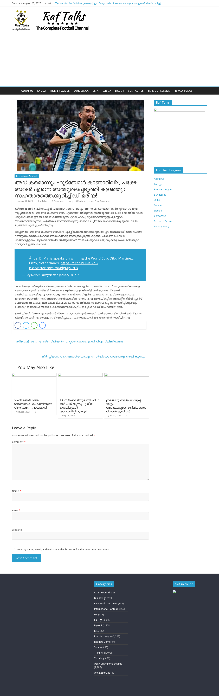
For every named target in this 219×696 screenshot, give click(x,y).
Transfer (99, 652)
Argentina (89, 201)
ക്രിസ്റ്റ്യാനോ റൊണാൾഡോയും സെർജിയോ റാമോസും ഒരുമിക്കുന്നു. (95, 356)
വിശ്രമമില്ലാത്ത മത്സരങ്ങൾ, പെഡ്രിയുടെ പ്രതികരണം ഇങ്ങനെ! (33, 403)
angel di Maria (76, 201)
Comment (18, 441)
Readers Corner (102, 641)
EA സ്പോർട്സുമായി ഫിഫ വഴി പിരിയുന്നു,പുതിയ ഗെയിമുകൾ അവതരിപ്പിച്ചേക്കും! (79, 405)
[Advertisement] (109, 61)
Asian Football (102, 592)
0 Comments (57, 201)
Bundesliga (81, 90)
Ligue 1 (119, 90)
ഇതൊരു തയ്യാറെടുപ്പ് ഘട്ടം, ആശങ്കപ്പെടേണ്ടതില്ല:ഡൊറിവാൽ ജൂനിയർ (126, 405)
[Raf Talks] (15, 90)
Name (16, 491)
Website (17, 529)
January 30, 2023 (69, 275)
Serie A (106, 90)
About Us (27, 90)
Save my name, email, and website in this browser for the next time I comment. (63, 549)
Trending (99, 658)
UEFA (95, 90)
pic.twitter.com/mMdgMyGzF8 (53, 268)
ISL (96, 614)
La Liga (41, 90)
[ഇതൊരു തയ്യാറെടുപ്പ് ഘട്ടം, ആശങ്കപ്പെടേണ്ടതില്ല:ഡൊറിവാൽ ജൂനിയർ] (126, 375)
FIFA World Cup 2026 (105, 603)
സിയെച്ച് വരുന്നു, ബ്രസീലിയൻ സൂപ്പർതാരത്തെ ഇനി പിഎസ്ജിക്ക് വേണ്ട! (67, 341)
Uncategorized (102, 672)
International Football (26, 176)
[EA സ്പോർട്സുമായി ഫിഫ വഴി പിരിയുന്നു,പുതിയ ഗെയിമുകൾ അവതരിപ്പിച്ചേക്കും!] (80, 375)
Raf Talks (42, 201)
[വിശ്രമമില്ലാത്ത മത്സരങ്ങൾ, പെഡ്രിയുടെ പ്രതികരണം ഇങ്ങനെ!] (34, 375)
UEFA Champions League (108, 663)
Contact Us (136, 90)
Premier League (60, 90)
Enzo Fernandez (102, 201)
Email (16, 510)
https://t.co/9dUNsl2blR (79, 263)
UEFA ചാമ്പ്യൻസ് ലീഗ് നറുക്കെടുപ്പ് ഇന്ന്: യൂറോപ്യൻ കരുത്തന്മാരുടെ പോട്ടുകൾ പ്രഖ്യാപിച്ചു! (107, 3)
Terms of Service (159, 90)
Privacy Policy (183, 90)
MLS (96, 630)
